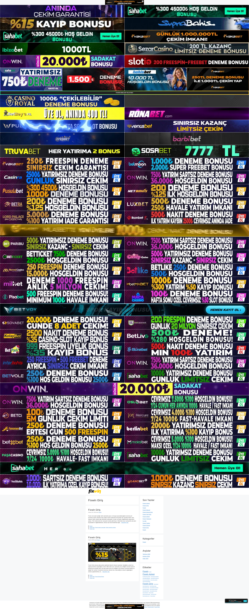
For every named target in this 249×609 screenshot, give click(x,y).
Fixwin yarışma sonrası (111, 527)
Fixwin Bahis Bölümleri (146, 578)
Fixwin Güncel (146, 525)
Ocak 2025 (145, 558)
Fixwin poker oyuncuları (100, 527)
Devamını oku (124, 522)
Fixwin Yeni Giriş (147, 514)
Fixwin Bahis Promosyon (155, 578)
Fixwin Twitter (146, 523)
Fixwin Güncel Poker (99, 576)
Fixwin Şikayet (146, 510)
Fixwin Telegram (147, 519)
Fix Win (144, 521)
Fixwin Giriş (94, 509)
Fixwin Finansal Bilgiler (146, 581)
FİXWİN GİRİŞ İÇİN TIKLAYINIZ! (124, 92)
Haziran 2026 (146, 556)
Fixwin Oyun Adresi (146, 589)
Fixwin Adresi (146, 503)
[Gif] (124, 230)
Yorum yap (92, 528)
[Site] (62, 164)
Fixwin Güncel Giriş (148, 512)
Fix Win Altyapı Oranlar (146, 576)
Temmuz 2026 (146, 554)
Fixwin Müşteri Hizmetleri (154, 587)
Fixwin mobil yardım (146, 587)
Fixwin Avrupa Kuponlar (155, 576)
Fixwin (91, 526)
